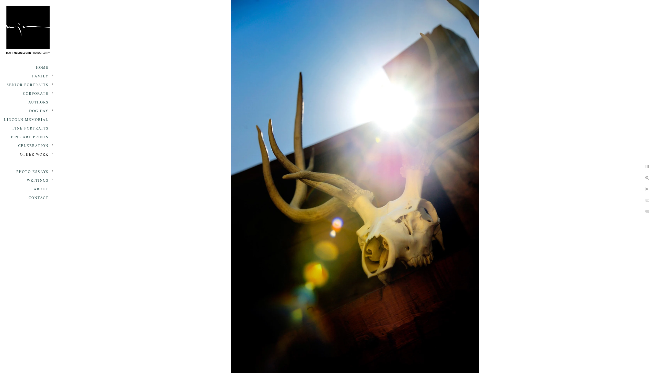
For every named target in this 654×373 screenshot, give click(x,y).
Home (42, 67)
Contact (39, 197)
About (41, 188)
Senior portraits (28, 84)
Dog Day (39, 110)
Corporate (36, 93)
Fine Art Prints (30, 136)
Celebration (33, 145)
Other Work (34, 154)
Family (40, 76)
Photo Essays (32, 171)
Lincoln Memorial (26, 119)
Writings (38, 180)
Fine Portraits (31, 128)
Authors (38, 102)
